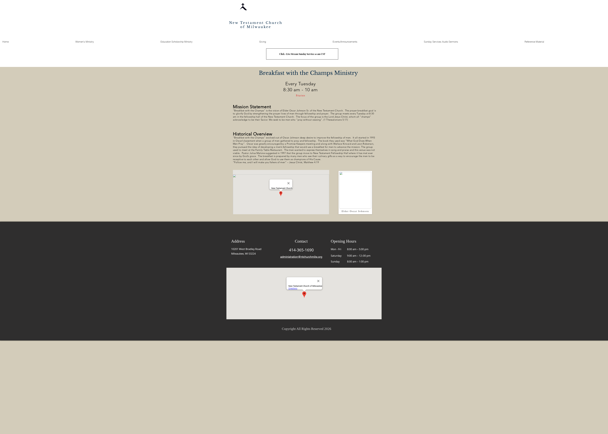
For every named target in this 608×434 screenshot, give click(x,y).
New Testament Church (255, 23)
